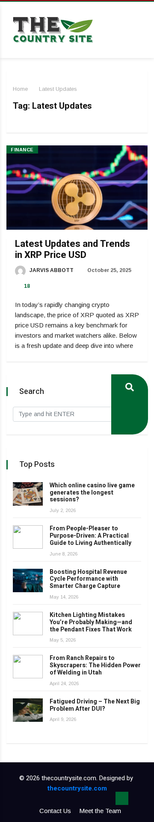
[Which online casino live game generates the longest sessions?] (28, 494)
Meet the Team (100, 810)
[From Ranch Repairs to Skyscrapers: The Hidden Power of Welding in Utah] (28, 666)
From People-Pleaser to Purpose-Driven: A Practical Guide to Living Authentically (90, 535)
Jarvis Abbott (51, 270)
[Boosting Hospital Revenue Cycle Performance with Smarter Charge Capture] (28, 580)
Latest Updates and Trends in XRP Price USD (72, 249)
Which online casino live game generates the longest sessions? (92, 492)
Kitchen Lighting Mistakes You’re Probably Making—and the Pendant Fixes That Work (91, 622)
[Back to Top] (122, 798)
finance (22, 149)
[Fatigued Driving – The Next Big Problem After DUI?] (28, 710)
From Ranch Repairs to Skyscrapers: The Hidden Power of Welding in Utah (95, 665)
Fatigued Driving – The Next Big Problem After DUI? (95, 705)
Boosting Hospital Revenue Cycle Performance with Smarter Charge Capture (88, 579)
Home (20, 89)
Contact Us (55, 810)
